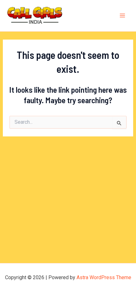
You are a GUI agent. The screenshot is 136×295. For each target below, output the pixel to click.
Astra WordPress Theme (104, 277)
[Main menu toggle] (122, 16)
